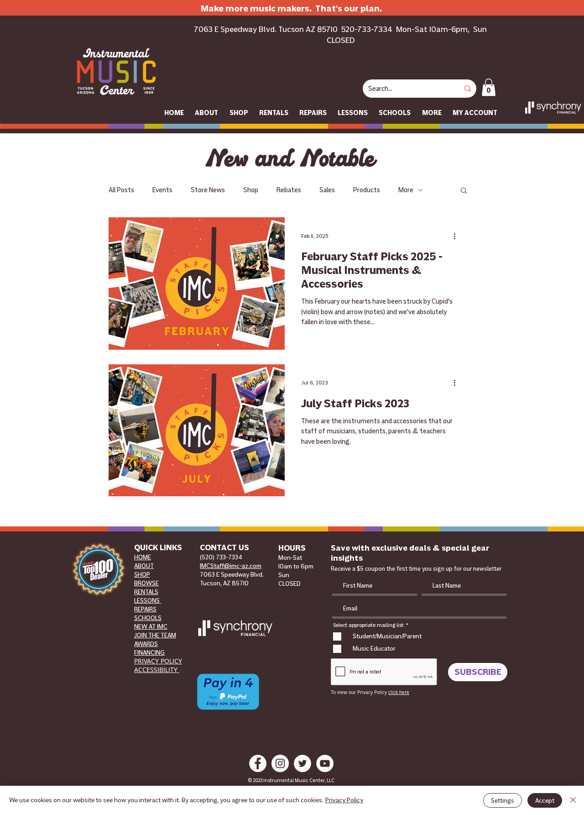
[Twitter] (302, 763)
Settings (502, 800)
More (405, 190)
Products (366, 190)
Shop (250, 190)
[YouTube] (325, 763)
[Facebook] (257, 763)
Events (162, 190)
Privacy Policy (344, 800)
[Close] (573, 800)
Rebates (288, 190)
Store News (208, 190)
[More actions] (457, 236)
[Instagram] (280, 763)
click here (398, 692)
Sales (327, 190)
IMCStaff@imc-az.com (230, 566)
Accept (544, 800)
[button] (488, 87)
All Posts (121, 190)
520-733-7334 (366, 29)
